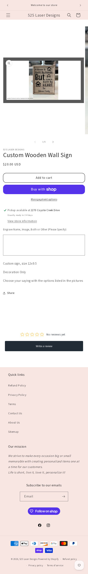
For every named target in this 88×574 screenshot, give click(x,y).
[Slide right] (53, 141)
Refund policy (70, 559)
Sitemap (13, 432)
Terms (12, 404)
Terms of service (55, 565)
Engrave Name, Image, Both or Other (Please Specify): (35, 229)
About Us (14, 422)
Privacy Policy (17, 395)
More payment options (44, 199)
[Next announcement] (80, 5)
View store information (22, 221)
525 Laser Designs (28, 559)
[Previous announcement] (7, 5)
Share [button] (11, 293)
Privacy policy (35, 565)
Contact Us (15, 413)
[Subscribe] (63, 496)
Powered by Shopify (48, 559)
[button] (8, 15)
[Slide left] (34, 141)
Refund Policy (17, 385)
